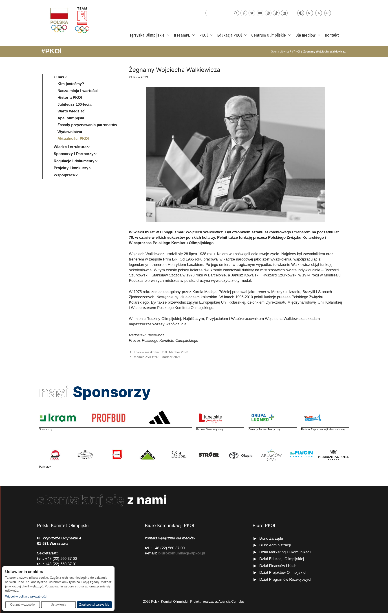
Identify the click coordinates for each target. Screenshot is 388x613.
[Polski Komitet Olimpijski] (69, 20)
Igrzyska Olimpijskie (147, 35)
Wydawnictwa (69, 132)
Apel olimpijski (70, 118)
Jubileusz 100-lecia (74, 104)
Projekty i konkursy (71, 168)
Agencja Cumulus (231, 601)
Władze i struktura (70, 147)
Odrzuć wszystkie (22, 604)
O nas (59, 77)
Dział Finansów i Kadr (278, 566)
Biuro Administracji (275, 545)
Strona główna (280, 51)
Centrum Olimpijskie (268, 35)
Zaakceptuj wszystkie (94, 604)
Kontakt (332, 35)
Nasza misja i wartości (77, 91)
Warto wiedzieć (71, 111)
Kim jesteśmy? (70, 84)
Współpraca (64, 175)
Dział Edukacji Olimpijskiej (281, 559)
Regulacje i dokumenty (74, 161)
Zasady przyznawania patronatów (87, 125)
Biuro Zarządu (271, 538)
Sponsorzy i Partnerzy (73, 154)
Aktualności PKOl (73, 138)
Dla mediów (305, 35)
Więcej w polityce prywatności (26, 596)
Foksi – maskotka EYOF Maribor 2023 (161, 352)
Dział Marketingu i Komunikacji (285, 552)
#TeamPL (182, 35)
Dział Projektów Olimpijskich (283, 572)
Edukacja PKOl (229, 35)
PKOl (203, 35)
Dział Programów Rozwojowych (285, 579)
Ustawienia (58, 604)
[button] (168, 35)
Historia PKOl (69, 97)
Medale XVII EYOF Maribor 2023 (157, 357)
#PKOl (51, 51)
